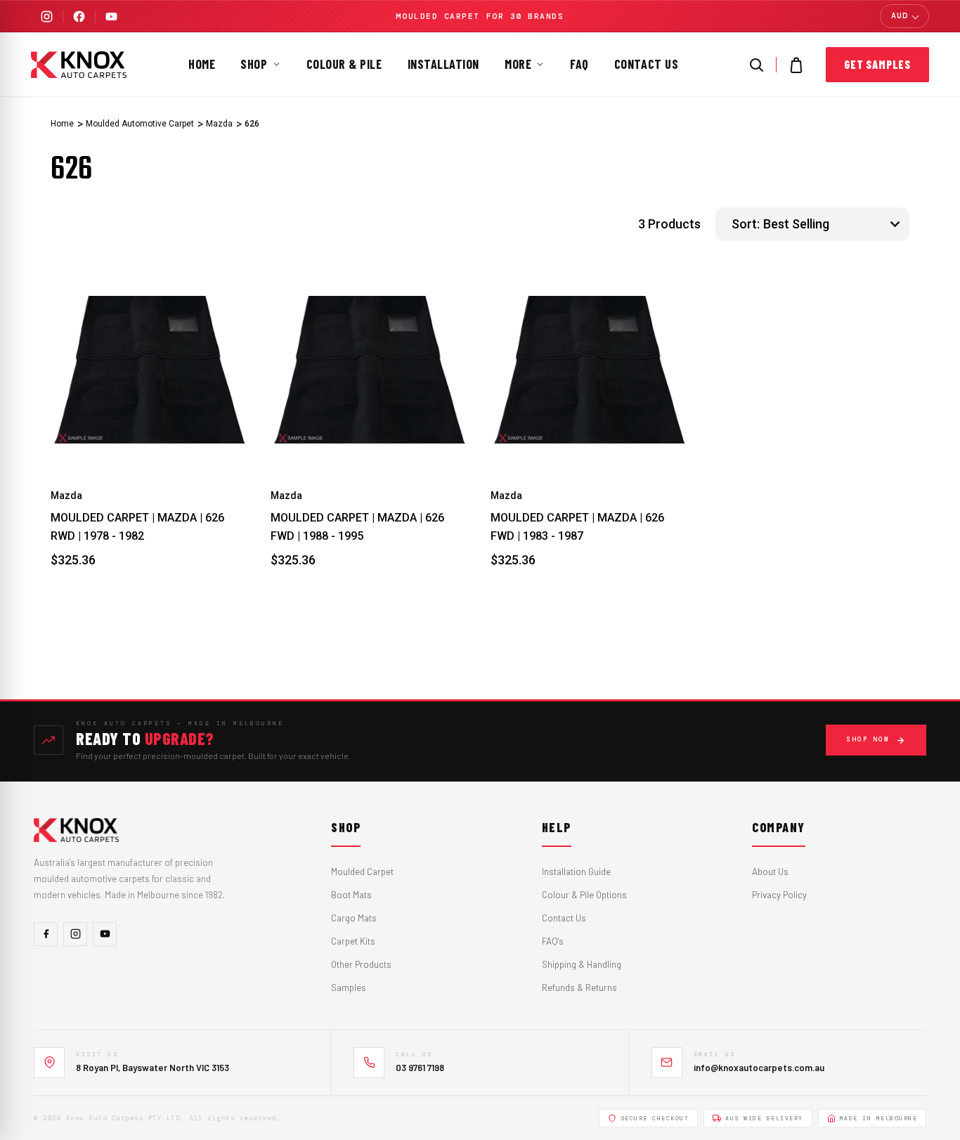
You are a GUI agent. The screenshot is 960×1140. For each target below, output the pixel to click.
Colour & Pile (344, 64)
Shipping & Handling (581, 964)
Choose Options (150, 438)
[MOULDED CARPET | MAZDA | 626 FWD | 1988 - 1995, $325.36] (370, 370)
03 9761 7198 (420, 1067)
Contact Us (646, 64)
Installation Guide (576, 871)
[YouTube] (111, 16)
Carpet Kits (353, 941)
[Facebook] (79, 16)
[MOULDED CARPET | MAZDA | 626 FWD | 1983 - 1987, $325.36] (590, 370)
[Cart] (796, 64)
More (518, 64)
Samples (348, 987)
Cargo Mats (354, 918)
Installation (443, 64)
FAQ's (553, 941)
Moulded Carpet (362, 871)
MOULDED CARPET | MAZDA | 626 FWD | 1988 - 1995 (357, 527)
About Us (770, 871)
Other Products (361, 964)
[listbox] (834, 224)
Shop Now (868, 739)
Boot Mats (351, 894)
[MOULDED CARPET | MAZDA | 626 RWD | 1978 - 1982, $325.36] (150, 370)
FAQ (579, 64)
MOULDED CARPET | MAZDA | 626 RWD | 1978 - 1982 (137, 527)
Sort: (746, 223)
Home (201, 64)
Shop (253, 64)
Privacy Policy (779, 894)
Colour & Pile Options (584, 894)
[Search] (756, 64)
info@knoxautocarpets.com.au (759, 1067)
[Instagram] (47, 16)
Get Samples (877, 64)
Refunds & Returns (579, 987)
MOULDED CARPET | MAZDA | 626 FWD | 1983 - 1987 (577, 527)
